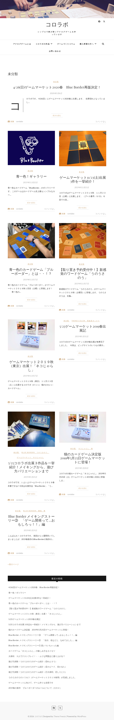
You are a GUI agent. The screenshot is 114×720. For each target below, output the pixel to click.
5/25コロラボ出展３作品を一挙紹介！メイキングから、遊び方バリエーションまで (31, 467)
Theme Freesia (60, 716)
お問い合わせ (55, 51)
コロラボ (57, 24)
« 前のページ (13, 564)
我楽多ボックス (93, 321)
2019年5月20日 (81, 468)
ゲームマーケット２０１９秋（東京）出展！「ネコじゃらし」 (31, 365)
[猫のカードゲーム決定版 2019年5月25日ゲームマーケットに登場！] (82, 427)
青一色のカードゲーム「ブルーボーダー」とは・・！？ (31, 271)
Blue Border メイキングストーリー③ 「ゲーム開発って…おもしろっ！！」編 (31, 520)
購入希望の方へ (87, 44)
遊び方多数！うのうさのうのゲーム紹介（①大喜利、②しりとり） (37, 672)
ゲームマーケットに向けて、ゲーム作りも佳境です (30, 682)
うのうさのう (42, 452)
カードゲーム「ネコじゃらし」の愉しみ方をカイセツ (31, 651)
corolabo (19, 121)
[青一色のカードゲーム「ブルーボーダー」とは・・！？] (31, 240)
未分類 (56, 81)
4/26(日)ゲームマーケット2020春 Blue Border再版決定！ (57, 87)
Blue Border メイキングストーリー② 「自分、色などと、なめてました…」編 (42, 640)
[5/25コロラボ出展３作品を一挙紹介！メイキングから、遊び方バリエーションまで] (31, 429)
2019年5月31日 (81, 336)
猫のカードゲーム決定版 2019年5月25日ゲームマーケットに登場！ (82, 458)
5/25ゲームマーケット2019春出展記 (83, 328)
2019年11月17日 (30, 279)
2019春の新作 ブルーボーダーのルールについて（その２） (35, 688)
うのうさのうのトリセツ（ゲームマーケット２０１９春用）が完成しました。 (42, 677)
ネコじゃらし (38, 457)
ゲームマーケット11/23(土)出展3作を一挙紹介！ (83, 179)
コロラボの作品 (43, 44)
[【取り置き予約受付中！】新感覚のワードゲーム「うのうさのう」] (82, 240)
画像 (12, 121)
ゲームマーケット (24, 457)
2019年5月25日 (30, 477)
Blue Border (28, 452)
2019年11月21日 (82, 187)
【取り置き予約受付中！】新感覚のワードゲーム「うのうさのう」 (82, 273)
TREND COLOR (78, 321)
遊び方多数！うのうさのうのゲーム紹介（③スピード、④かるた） (37, 667)
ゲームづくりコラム (66, 44)
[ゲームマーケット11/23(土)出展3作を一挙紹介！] (82, 148)
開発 (40, 511)
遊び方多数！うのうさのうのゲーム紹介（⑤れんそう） (32, 661)
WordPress (81, 716)
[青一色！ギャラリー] (31, 148)
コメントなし (100, 121)
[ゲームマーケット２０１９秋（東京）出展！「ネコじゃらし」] (31, 335)
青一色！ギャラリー (31, 176)
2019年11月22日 (30, 182)
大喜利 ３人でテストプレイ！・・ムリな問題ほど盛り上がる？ (36, 656)
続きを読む (57, 115)
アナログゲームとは (22, 44)
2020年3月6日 (56, 93)
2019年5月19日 (30, 530)
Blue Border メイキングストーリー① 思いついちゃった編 (33, 645)
